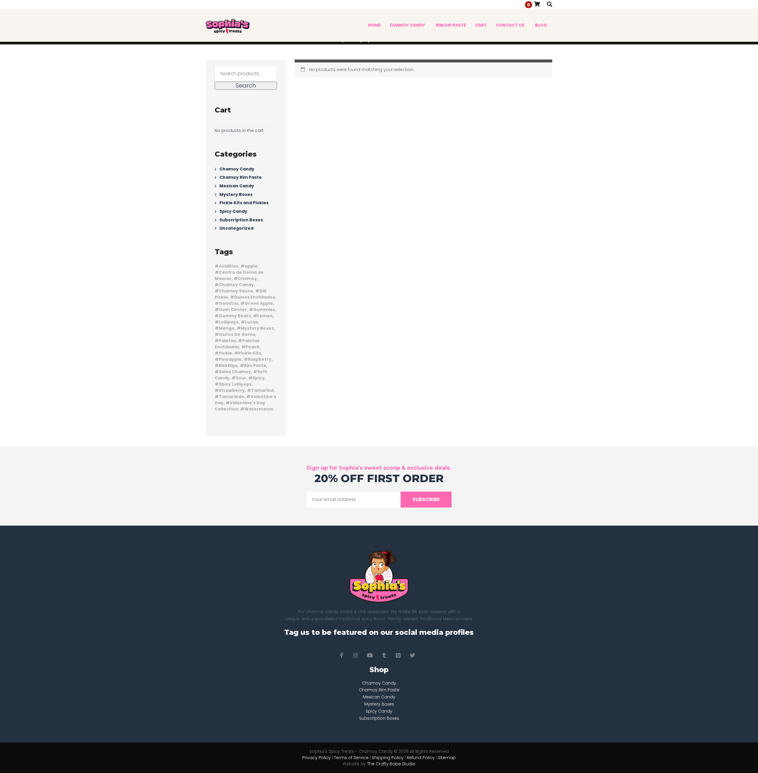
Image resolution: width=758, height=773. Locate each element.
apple (251, 266)
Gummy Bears (235, 316)
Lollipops (229, 322)
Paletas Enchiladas (237, 344)
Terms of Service (351, 758)
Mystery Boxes (236, 194)
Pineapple (230, 359)
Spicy (259, 378)
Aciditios (228, 266)
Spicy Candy (233, 211)
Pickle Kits (249, 353)
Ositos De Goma (237, 334)
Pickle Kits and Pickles (244, 203)
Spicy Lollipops (235, 384)
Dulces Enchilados (254, 297)
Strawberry (232, 390)
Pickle (225, 353)
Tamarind (262, 390)
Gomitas (228, 303)
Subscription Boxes (241, 220)
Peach (252, 347)
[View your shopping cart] (537, 4)
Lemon (265, 316)
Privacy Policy (316, 758)
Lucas (251, 322)
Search (246, 86)
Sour (241, 378)
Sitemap (447, 758)
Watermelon (258, 409)
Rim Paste (255, 365)
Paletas (227, 341)
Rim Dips (228, 365)
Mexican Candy (236, 186)
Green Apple (259, 303)
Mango (227, 328)
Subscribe (426, 499)
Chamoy (247, 278)
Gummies (264, 310)
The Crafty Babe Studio (391, 764)
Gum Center (233, 310)
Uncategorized (236, 228)
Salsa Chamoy (235, 372)
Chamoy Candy (236, 169)
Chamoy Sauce (236, 291)
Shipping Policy (388, 758)
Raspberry (260, 359)
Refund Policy (421, 758)
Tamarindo (231, 397)
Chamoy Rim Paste (240, 177)
